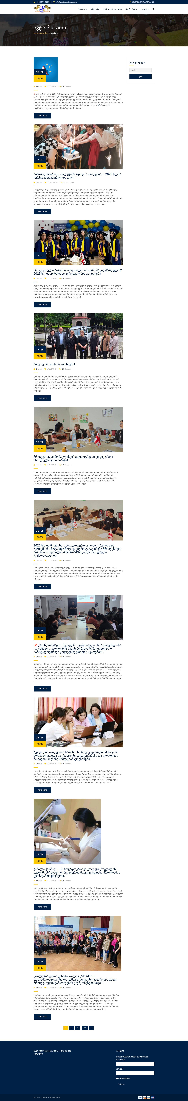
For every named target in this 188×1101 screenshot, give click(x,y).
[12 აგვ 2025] (78, 147)
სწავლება (95, 9)
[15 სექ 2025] (46, 69)
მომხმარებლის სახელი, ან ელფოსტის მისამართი (132, 1058)
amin (40, 86)
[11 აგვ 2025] (78, 243)
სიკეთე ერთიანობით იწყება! (54, 364)
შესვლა (121, 1084)
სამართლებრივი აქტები (112, 9)
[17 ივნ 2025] (78, 336)
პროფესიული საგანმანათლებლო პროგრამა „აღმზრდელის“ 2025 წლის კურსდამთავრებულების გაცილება (78, 271)
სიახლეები (83, 9)
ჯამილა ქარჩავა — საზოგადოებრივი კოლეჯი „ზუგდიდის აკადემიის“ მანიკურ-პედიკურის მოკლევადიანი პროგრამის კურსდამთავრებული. (77, 872)
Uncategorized (52, 182)
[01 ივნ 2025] (77, 943)
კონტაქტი (144, 9)
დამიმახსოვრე (124, 1078)
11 (85, 1028)
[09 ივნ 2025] (78, 520)
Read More (42, 116)
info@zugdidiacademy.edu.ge (66, 2)
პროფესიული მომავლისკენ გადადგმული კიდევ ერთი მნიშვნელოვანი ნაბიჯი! (73, 458)
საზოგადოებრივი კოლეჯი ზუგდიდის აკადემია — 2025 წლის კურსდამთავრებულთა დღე (77, 175)
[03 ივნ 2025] (78, 618)
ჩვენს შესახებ (131, 9)
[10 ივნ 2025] (78, 429)
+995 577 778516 (44, 2)
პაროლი (119, 1069)
